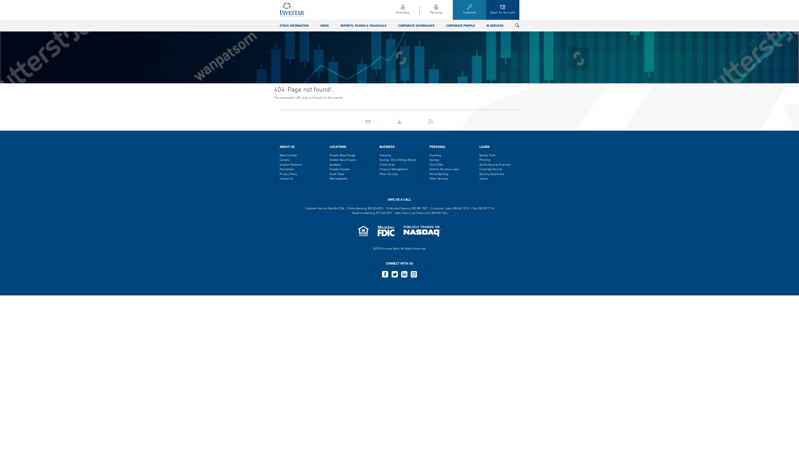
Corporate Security (490, 169)
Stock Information (294, 26)
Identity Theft (487, 155)
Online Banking (438, 174)
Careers (285, 160)
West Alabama (338, 179)
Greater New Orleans (343, 160)
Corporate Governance (416, 26)
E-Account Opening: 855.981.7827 (407, 208)
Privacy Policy (288, 174)
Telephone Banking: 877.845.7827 (372, 213)
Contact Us (286, 179)
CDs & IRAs (436, 165)
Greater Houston (340, 169)
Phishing (484, 160)
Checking (385, 155)
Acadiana (335, 165)
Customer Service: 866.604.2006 (324, 208)
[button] (517, 26)
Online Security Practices (495, 165)
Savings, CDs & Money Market (398, 160)
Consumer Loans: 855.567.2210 (450, 208)
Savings (434, 160)
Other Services (389, 174)
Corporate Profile (460, 26)
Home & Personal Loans (444, 169)
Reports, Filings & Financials (363, 26)
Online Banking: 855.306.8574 (365, 208)
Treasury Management (394, 169)
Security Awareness (491, 174)
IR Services (495, 26)
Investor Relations (291, 165)
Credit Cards (387, 165)
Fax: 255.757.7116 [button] (483, 208)
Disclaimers (287, 169)
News (324, 26)
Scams (483, 179)
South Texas (337, 174)
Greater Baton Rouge (342, 155)
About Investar (288, 155)
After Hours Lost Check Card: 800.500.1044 (421, 213)
